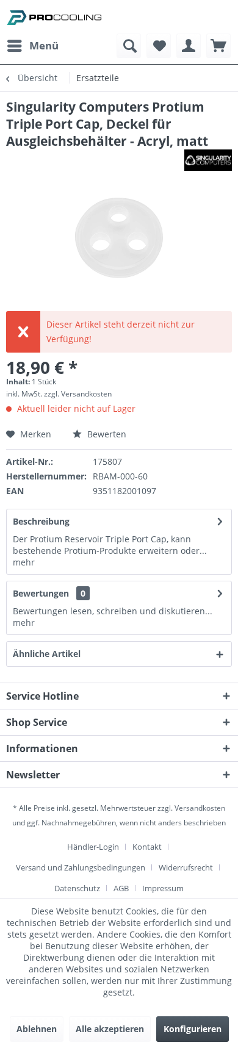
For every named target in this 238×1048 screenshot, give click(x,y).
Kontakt (147, 846)
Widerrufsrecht (186, 867)
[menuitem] (32, 46)
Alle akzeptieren (110, 1029)
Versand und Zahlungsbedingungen (80, 867)
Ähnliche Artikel (47, 653)
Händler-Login (93, 846)
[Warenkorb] (218, 46)
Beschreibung (41, 521)
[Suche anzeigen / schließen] (129, 46)
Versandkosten (200, 808)
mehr (24, 562)
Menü (44, 45)
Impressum (163, 888)
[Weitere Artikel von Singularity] (208, 160)
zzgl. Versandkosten (78, 394)
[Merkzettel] (158, 46)
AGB (121, 888)
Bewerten (105, 434)
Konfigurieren (193, 1029)
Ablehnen (36, 1029)
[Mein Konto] (188, 46)
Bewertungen (41, 593)
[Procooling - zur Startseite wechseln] (54, 16)
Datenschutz (77, 888)
